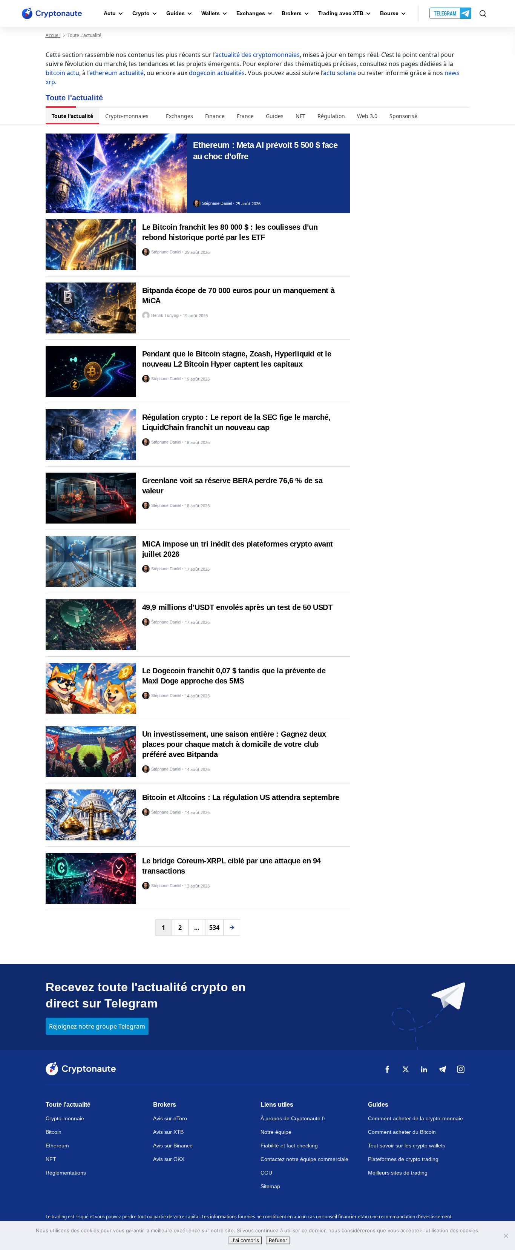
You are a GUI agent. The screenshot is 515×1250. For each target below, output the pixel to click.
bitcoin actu (62, 73)
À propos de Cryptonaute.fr (293, 1118)
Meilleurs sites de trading (398, 1173)
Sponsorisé (403, 116)
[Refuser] (505, 1235)
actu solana (339, 73)
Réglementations (66, 1173)
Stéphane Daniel (217, 203)
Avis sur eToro (170, 1118)
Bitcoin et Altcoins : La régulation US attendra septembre (240, 797)
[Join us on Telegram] (451, 13)
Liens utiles (277, 1104)
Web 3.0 (367, 116)
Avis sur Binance (173, 1146)
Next (232, 927)
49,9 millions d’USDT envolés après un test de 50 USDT (237, 607)
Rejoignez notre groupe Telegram (97, 1026)
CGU (266, 1173)
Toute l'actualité (72, 116)
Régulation (331, 116)
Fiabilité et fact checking (289, 1146)
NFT (300, 116)
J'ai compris (245, 1240)
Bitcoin (53, 1132)
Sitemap (270, 1186)
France (245, 116)
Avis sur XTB (168, 1132)
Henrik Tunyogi (165, 315)
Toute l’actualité (68, 1104)
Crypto (141, 13)
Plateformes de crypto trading (403, 1159)
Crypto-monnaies (127, 116)
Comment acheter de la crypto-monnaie (415, 1118)
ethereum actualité (116, 73)
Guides (175, 13)
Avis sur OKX (168, 1159)
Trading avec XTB (340, 13)
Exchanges (250, 13)
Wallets (210, 13)
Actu (110, 13)
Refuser (278, 1240)
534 (214, 927)
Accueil (53, 35)
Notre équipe (276, 1132)
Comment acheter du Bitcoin (402, 1132)
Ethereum (57, 1146)
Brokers (292, 13)
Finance (215, 116)
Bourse (389, 13)
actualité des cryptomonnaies (257, 55)
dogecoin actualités (217, 73)
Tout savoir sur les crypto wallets (406, 1146)
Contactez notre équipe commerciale (304, 1159)
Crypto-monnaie (65, 1118)
